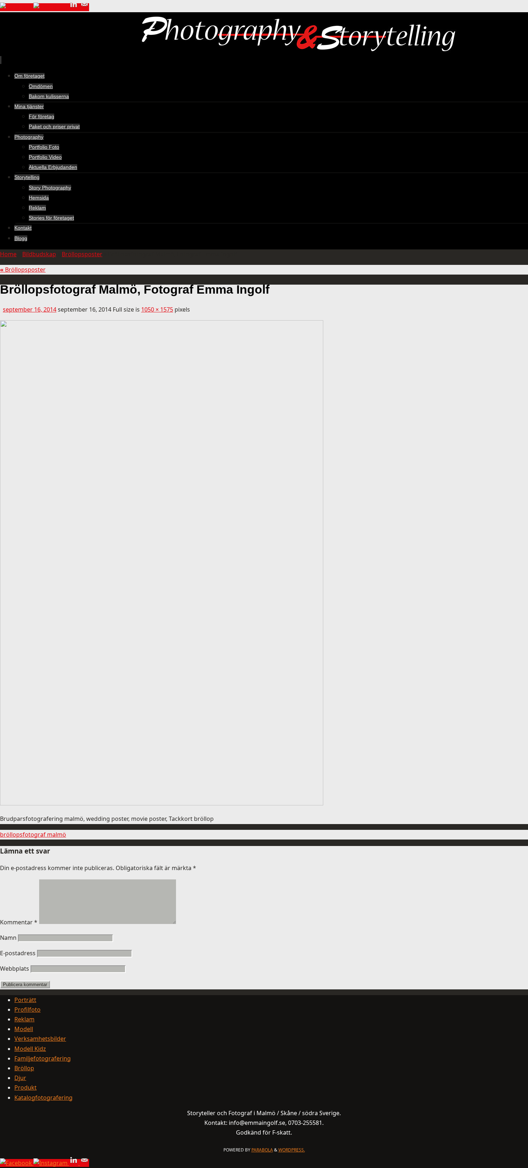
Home (8, 254)
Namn (8, 938)
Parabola (262, 1150)
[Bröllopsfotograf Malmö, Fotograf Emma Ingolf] (161, 803)
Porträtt (25, 1000)
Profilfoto (27, 1009)
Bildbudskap (39, 254)
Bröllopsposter (82, 254)
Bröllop (24, 1068)
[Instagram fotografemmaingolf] (51, 7)
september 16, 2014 (29, 309)
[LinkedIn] (74, 7)
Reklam (24, 1019)
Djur (20, 1078)
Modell (23, 1029)
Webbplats (14, 968)
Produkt (25, 1087)
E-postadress (18, 953)
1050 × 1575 (157, 309)
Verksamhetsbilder (40, 1039)
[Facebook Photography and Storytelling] (16, 7)
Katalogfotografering (43, 1098)
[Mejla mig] (84, 7)
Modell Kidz (30, 1049)
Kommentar (18, 922)
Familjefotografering (42, 1058)
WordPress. (291, 1150)
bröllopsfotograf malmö (33, 834)
